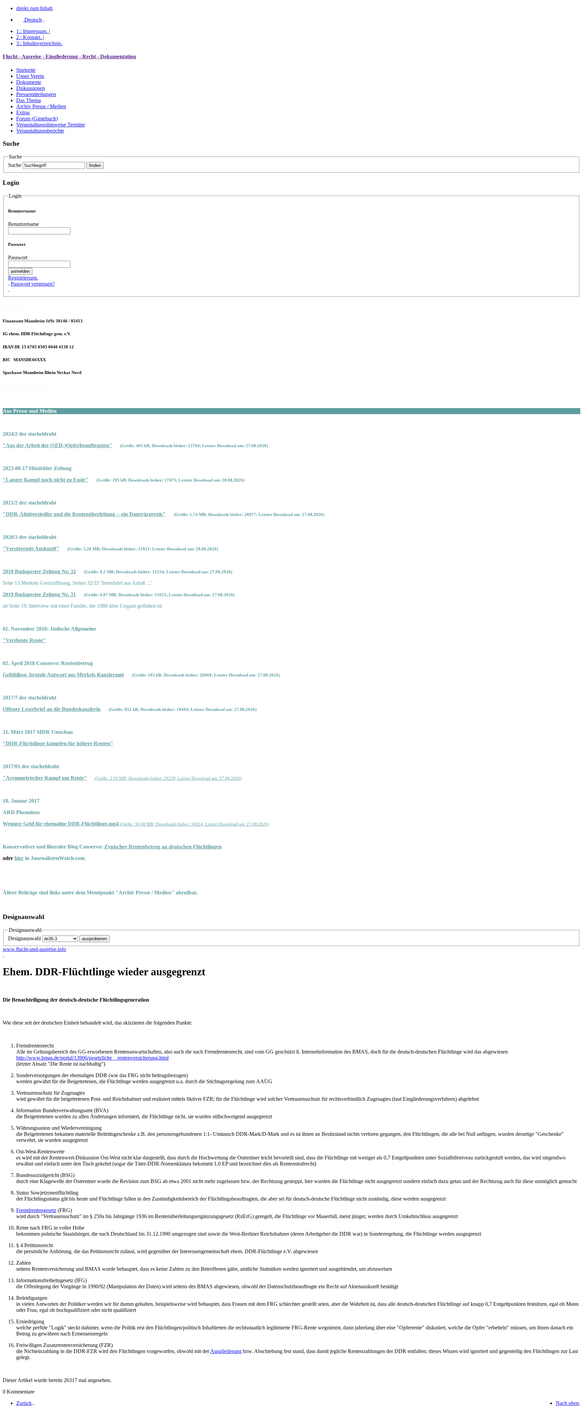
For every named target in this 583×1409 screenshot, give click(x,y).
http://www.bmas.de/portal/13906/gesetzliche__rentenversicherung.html (92, 1058)
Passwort (17, 257)
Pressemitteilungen (36, 94)
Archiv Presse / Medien (41, 106)
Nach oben (567, 1403)
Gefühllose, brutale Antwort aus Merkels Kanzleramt (63, 675)
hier (19, 858)
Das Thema (28, 100)
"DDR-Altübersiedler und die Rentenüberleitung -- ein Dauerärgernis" (84, 514)
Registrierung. (23, 278)
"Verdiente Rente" (24, 640)
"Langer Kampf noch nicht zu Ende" (45, 480)
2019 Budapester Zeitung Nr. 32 (39, 571)
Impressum (32, 31)
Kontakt (28, 37)
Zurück (24, 1403)
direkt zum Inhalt (34, 8)
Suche (14, 165)
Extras (23, 112)
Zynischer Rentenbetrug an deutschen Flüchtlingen (163, 847)
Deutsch (32, 20)
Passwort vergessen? (33, 284)
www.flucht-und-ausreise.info (34, 949)
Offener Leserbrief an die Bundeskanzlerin (52, 709)
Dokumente (28, 82)
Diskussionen (30, 88)
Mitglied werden (25, 386)
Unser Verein (30, 76)
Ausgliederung (226, 1351)
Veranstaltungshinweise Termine (50, 124)
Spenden (15, 307)
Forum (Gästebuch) (37, 118)
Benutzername (23, 224)
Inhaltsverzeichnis (39, 43)
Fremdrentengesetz (36, 1210)
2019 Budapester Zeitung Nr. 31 (39, 594)
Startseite (25, 70)
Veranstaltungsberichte (40, 131)
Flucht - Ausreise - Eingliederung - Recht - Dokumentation (69, 56)
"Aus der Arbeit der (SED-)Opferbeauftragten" (57, 445)
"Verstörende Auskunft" (31, 548)
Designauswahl (24, 938)
